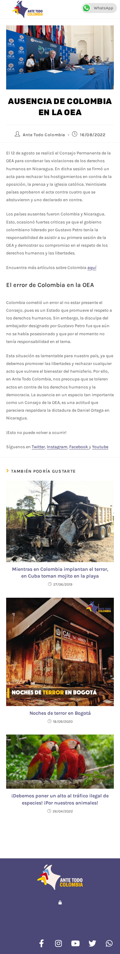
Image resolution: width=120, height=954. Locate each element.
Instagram (57, 446)
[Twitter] (92, 943)
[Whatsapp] (109, 943)
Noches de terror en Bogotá (60, 713)
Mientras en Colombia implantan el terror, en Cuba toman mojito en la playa (60, 572)
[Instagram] (58, 943)
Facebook (79, 446)
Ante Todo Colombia (44, 134)
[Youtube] (75, 943)
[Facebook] (41, 943)
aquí (91, 267)
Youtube (100, 446)
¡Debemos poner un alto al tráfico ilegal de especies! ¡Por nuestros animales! (60, 799)
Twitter (38, 446)
